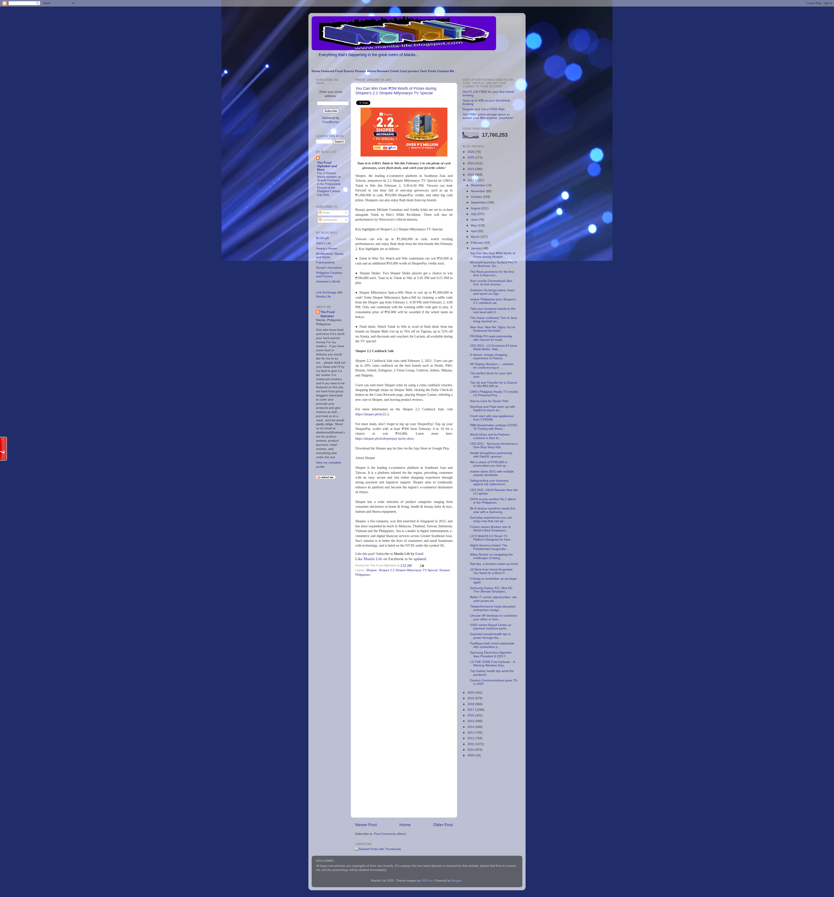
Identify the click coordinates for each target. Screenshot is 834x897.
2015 (471, 721)
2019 (471, 698)
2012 (471, 738)
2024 (471, 163)
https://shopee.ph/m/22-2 (372, 414)
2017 (471, 709)
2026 (471, 151)
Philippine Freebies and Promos (329, 274)
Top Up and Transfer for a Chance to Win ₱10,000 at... (493, 384)
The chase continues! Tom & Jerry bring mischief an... (493, 319)
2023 (471, 169)
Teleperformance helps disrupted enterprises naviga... (492, 608)
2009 (471, 755)
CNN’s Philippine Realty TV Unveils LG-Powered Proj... (494, 393)
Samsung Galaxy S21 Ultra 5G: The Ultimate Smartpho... (491, 589)
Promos (360, 71)
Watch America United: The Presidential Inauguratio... (489, 547)
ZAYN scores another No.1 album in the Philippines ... (493, 501)
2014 (471, 727)
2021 (471, 180)
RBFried (427, 880)
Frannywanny (325, 262)
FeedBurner (331, 122)
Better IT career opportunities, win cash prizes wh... (493, 599)
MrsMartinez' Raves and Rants (329, 255)
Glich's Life (323, 243)
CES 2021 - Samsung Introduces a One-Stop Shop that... (494, 445)
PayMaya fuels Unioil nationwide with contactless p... (492, 645)
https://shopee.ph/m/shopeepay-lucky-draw (384, 438)
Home (316, 71)
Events (349, 71)
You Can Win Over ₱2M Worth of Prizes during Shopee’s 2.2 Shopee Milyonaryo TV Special (395, 90)
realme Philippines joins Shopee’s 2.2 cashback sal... (493, 301)
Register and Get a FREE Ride (484, 109)
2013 (471, 732)
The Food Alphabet (327, 314)
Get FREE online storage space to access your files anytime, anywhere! (488, 116)
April (474, 231)
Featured (327, 71)
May (474, 225)
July (474, 214)
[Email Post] (421, 565)
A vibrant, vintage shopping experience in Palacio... (488, 356)
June (474, 219)
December (478, 185)
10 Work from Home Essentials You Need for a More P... (491, 571)
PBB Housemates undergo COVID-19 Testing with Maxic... (494, 427)
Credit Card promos (404, 71)
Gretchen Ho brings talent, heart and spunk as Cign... (492, 292)
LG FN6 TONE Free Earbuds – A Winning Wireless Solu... (492, 663)
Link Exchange (326, 292)
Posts (325, 212)
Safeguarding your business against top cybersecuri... (489, 482)
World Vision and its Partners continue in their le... (490, 436)
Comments (329, 219)
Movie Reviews (378, 71)
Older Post (443, 824)
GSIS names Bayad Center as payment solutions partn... (490, 626)
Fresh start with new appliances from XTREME (491, 417)
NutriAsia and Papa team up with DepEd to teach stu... (492, 408)
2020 (471, 692)
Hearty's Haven (326, 248)
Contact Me (445, 71)
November (478, 191)
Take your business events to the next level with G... (492, 310)
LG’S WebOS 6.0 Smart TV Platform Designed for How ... (492, 537)
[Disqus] (404, 638)
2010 (471, 749)
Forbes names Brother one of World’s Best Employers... (490, 528)
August (476, 208)
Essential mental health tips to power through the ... (490, 635)
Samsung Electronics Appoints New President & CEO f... (490, 654)
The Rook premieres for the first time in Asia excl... (492, 273)
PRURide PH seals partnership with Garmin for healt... (491, 338)
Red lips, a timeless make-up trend (494, 564)
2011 (471, 744)
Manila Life (373, 559)
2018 (471, 704)
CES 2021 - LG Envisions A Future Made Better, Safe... (493, 347)
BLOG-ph (322, 238)
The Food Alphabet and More (327, 166)
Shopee (371, 570)
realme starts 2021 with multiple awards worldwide (492, 473)
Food (339, 71)
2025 (471, 157)
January (477, 248)
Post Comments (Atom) (390, 833)
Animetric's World (328, 281)
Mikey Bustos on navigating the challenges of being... (491, 556)
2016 (471, 715)
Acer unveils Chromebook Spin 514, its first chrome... (491, 282)
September (479, 202)
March (475, 236)
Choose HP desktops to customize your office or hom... (493, 617)
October (477, 196)
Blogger (457, 880)
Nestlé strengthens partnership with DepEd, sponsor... (491, 454)
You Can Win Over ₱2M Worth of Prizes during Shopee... (492, 255)
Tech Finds (428, 71)
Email (408, 554)
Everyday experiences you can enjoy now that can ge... (491, 519)
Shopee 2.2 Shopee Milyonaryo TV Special (408, 570)
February (477, 242)
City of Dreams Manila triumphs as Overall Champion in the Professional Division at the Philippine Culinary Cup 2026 (329, 183)
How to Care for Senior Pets (489, 401)
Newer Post (366, 824)
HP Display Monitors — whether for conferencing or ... (492, 366)
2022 (471, 174)
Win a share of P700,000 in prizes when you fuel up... (489, 464)
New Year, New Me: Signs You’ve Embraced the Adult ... (492, 329)
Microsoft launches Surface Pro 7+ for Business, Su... (493, 264)
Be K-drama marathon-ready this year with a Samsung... (492, 510)
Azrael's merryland (329, 267)
